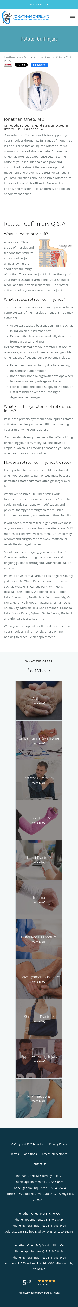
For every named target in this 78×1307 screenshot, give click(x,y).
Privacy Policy (58, 1144)
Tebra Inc (38, 1144)
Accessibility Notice (54, 1154)
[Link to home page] (34, 17)
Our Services (42, 57)
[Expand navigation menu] (72, 17)
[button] (39, 4)
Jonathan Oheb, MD (16, 57)
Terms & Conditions (24, 1154)
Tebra (56, 1292)
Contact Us (39, 1164)
